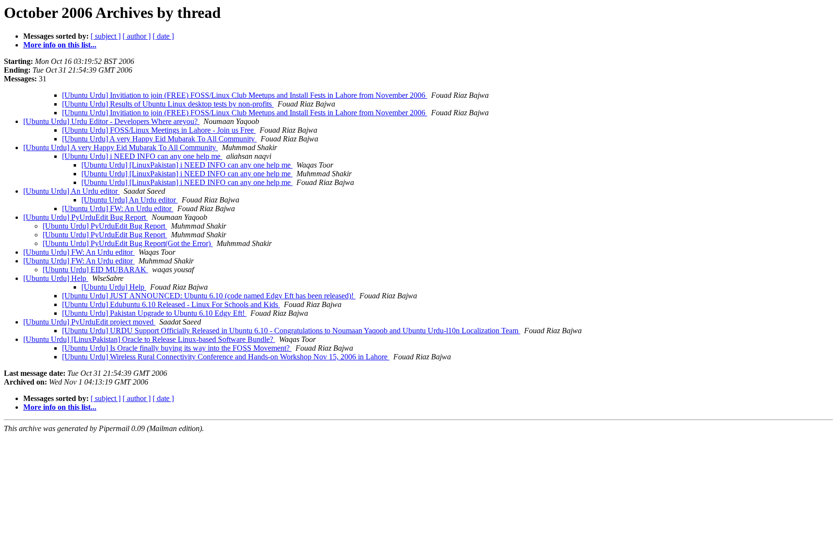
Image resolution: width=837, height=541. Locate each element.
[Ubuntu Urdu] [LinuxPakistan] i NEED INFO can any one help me (187, 165)
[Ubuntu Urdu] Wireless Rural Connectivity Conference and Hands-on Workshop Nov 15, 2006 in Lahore (225, 357)
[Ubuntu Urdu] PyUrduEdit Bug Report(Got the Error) (128, 243)
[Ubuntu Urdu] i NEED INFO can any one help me (142, 156)
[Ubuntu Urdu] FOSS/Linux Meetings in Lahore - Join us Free (159, 130)
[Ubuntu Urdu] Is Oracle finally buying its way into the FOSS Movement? (177, 348)
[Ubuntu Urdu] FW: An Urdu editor (117, 208)
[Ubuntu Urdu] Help (55, 278)
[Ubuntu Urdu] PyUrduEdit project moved (89, 322)
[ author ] (137, 36)
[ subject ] (106, 36)
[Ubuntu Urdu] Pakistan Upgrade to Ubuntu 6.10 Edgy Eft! (154, 313)
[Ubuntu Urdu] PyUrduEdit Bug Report (85, 217)
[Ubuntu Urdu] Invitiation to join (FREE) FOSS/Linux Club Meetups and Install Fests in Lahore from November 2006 (244, 95)
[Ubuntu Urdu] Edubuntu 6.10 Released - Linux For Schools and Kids (171, 304)
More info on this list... (59, 45)
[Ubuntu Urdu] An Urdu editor (71, 191)
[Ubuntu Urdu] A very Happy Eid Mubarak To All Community (159, 139)
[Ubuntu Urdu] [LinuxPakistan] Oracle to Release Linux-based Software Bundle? (149, 339)
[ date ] (163, 36)
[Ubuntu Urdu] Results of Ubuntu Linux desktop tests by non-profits (168, 104)
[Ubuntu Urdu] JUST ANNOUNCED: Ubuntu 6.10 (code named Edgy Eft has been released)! (209, 296)
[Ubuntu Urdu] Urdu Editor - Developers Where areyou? (111, 121)
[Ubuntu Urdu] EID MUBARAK (95, 269)
